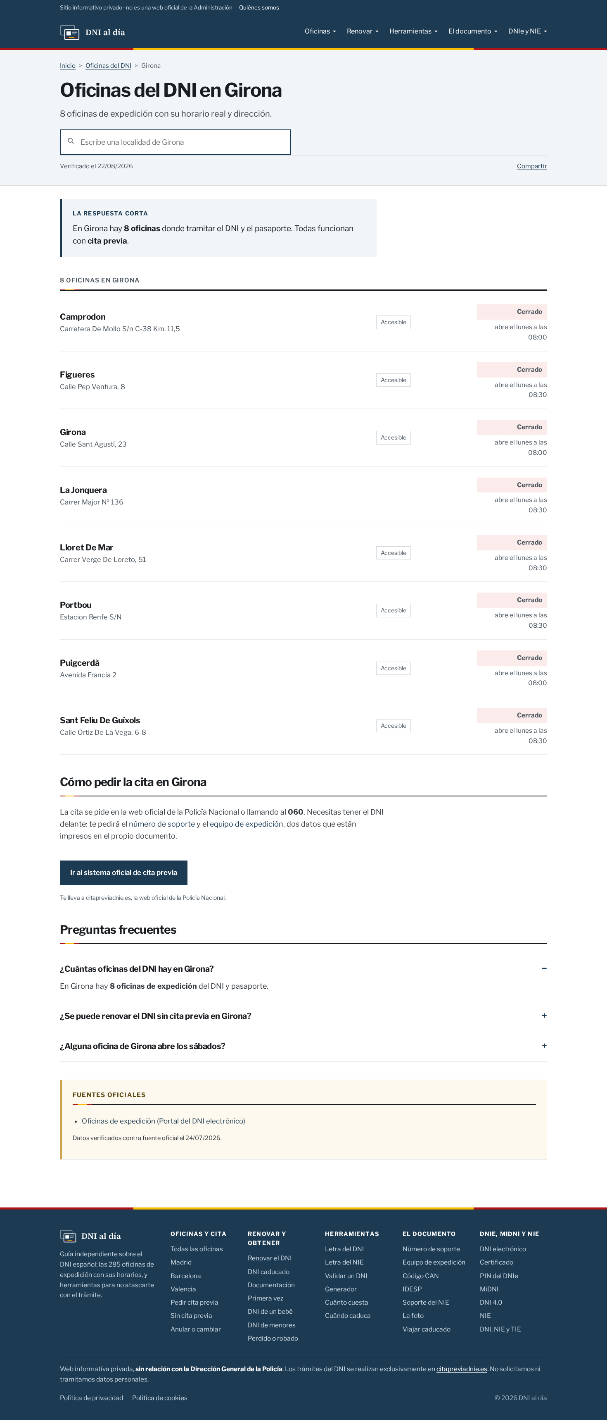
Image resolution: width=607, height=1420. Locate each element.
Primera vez (265, 1298)
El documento (469, 31)
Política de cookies (159, 1398)
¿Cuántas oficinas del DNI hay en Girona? (137, 969)
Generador (341, 1289)
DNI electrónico (503, 1249)
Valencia (183, 1289)
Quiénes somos (259, 7)
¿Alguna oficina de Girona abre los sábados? (142, 1046)
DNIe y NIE (524, 31)
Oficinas (317, 31)
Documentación (271, 1285)
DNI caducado (268, 1272)
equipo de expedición (246, 824)
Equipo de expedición (434, 1262)
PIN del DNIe (499, 1276)
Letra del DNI (344, 1249)
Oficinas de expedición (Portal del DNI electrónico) (163, 1121)
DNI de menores (272, 1325)
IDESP (412, 1289)
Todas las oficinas (197, 1249)
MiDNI (489, 1289)
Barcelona (186, 1276)
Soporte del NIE (426, 1302)
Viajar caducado (427, 1329)
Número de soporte (431, 1249)
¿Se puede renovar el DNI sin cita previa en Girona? (155, 1016)
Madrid (181, 1262)
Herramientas (410, 31)
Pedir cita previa (194, 1302)
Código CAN (421, 1276)
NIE (485, 1316)
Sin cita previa (191, 1316)
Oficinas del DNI (108, 65)
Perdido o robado (273, 1338)
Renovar (359, 31)
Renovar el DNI (270, 1258)
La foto (413, 1316)
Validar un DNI (346, 1276)
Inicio (68, 65)
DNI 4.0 (491, 1302)
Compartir (532, 166)
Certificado (496, 1262)
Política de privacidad (91, 1398)
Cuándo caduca (348, 1316)
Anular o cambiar (196, 1329)
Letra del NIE (344, 1262)
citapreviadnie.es (461, 1369)
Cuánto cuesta (346, 1302)
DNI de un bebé (270, 1311)
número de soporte (162, 824)
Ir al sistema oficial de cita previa (123, 872)
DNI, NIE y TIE (500, 1329)
